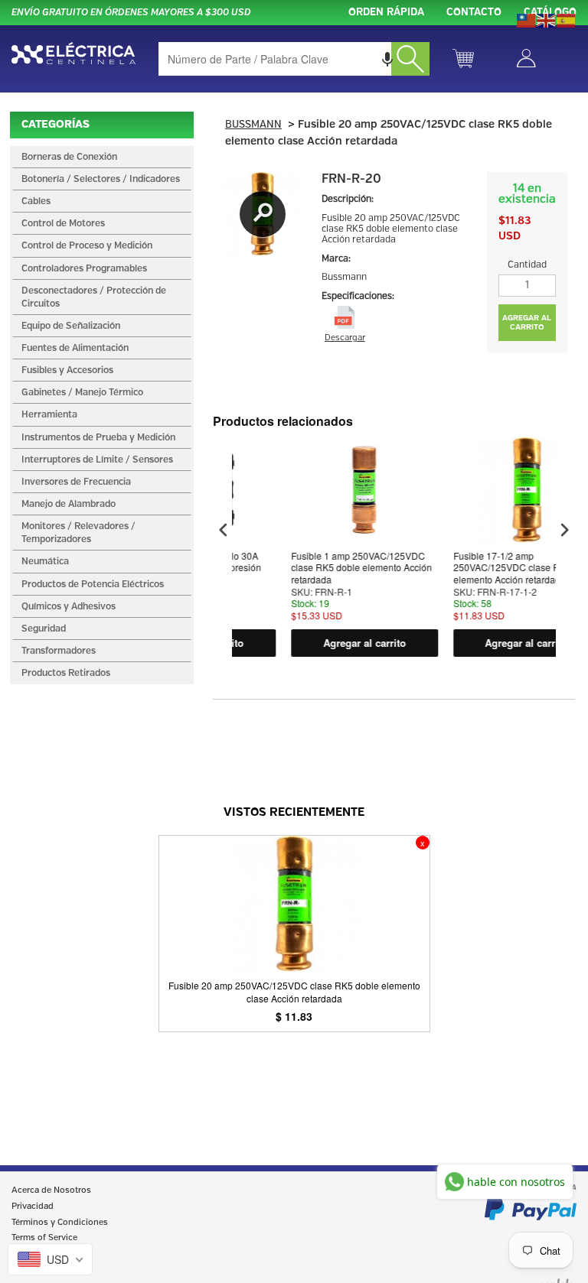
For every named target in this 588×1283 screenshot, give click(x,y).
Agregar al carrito (327, 642)
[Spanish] (567, 19)
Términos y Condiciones (59, 1222)
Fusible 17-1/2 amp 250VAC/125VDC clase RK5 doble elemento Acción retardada (487, 568)
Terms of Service (44, 1237)
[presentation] (223, 530)
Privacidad (32, 1206)
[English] (547, 19)
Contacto (473, 13)
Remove (423, 842)
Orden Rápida (386, 13)
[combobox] (294, 59)
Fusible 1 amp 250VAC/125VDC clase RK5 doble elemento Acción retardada (323, 568)
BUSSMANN (253, 125)
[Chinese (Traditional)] (527, 19)
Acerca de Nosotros (51, 1190)
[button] (387, 59)
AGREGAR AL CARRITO (526, 322)
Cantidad (527, 265)
